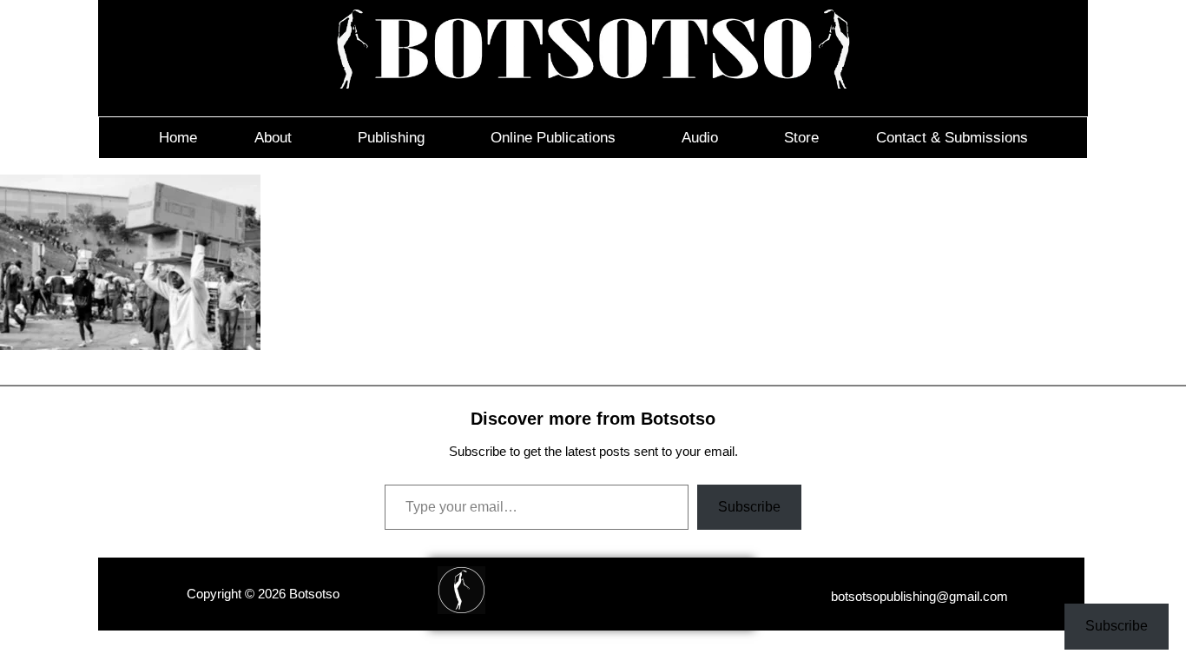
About (273, 137)
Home (178, 137)
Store (801, 137)
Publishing (391, 137)
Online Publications (553, 137)
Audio (700, 137)
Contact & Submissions (952, 137)
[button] (277, 137)
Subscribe (749, 506)
